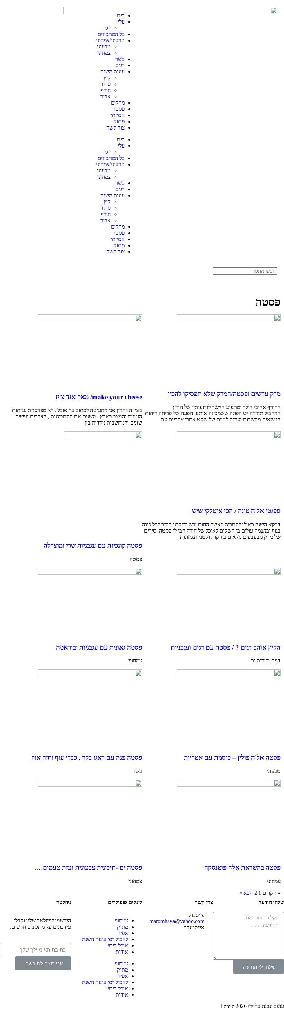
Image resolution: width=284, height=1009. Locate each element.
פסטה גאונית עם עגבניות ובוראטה (99, 647)
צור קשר (116, 128)
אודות (122, 952)
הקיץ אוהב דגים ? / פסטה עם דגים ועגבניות (226, 647)
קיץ (107, 78)
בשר (120, 59)
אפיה (122, 933)
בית (121, 15)
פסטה (118, 109)
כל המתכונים (111, 34)
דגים (120, 65)
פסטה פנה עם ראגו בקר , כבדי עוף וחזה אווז (86, 757)
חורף (106, 90)
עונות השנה (112, 71)
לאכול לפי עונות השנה (105, 939)
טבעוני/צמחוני (110, 40)
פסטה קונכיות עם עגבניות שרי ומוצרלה (93, 545)
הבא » (246, 893)
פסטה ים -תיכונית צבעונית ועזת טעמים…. (88, 867)
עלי (121, 22)
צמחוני (104, 53)
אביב (105, 96)
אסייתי (117, 115)
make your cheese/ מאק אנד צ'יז (99, 397)
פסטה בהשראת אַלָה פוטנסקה (242, 867)
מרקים (118, 103)
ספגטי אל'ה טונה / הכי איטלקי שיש (236, 511)
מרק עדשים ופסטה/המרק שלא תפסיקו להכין (224, 394)
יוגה (107, 28)
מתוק (119, 121)
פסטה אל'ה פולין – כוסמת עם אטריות (232, 757)
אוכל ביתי (118, 945)
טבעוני (104, 47)
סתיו (106, 84)
